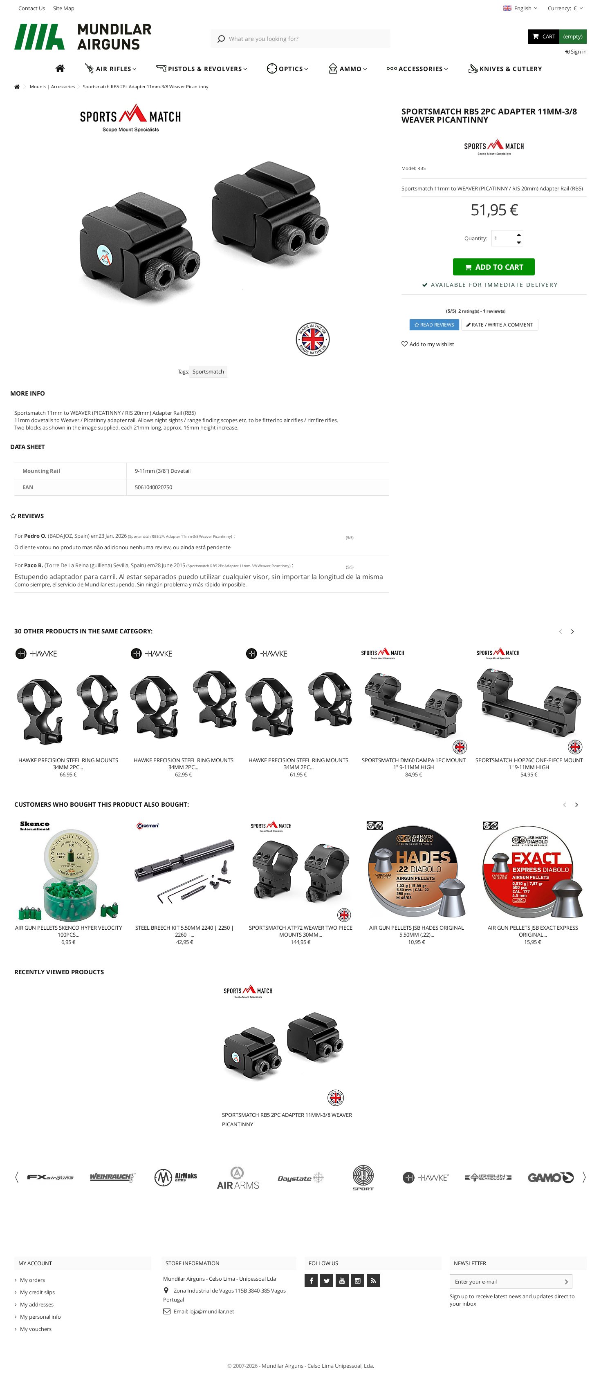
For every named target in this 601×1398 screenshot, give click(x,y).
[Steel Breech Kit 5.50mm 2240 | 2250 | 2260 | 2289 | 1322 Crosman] (184, 871)
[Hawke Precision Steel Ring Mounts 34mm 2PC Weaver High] (68, 701)
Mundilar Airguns (282, 1365)
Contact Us (31, 8)
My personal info (40, 1316)
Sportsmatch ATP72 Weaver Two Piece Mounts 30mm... (300, 931)
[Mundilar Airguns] (82, 37)
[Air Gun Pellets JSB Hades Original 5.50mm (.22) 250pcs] (416, 871)
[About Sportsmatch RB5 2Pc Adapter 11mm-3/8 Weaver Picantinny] (290, 1045)
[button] (110, 68)
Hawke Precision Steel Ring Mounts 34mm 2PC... (68, 763)
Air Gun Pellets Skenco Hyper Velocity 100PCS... (68, 931)
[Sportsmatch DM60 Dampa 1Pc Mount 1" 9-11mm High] (414, 701)
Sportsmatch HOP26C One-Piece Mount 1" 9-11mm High (529, 763)
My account (35, 1263)
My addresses (37, 1304)
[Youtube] (342, 1280)
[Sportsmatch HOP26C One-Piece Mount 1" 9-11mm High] (529, 701)
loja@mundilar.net (211, 1311)
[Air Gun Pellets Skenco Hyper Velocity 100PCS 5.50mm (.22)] (68, 871)
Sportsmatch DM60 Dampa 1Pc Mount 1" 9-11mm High (414, 763)
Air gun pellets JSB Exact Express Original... (533, 931)
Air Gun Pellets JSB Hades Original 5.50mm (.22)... (416, 931)
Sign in (578, 51)
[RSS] (373, 1280)
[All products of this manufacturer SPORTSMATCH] (494, 147)
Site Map (63, 8)
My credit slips (37, 1292)
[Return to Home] (16, 87)
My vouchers (36, 1329)
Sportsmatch (208, 371)
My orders (32, 1280)
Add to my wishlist (432, 344)
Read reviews (436, 324)
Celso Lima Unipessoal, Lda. (340, 1365)
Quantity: (475, 238)
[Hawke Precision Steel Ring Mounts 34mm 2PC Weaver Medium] (184, 701)
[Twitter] (326, 1280)
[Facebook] (311, 1280)
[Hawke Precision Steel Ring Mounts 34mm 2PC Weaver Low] (299, 701)
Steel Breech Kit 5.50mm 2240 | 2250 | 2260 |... (184, 931)
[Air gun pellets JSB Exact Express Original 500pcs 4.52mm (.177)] (532, 871)
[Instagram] (357, 1280)
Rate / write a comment (502, 324)
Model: (408, 168)
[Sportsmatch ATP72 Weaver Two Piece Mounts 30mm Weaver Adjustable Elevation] (301, 871)
